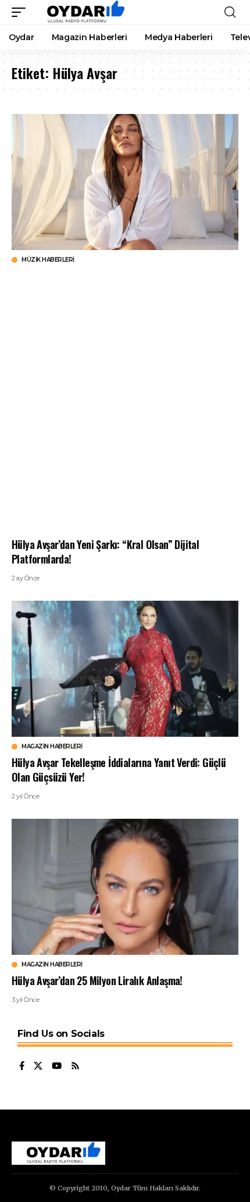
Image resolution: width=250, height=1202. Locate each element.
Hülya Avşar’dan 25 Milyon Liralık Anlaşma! (97, 980)
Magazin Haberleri (52, 747)
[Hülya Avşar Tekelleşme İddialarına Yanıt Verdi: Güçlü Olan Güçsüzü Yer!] (125, 669)
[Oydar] (80, 12)
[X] (38, 1066)
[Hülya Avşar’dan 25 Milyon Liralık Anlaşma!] (125, 887)
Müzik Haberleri (48, 260)
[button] (21, 12)
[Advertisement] (125, 401)
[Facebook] (21, 1066)
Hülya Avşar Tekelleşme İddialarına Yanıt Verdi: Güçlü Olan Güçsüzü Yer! (119, 769)
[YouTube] (56, 1066)
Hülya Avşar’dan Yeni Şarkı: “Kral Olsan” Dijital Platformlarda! (105, 551)
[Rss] (75, 1066)
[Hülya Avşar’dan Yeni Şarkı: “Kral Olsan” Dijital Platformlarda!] (125, 182)
